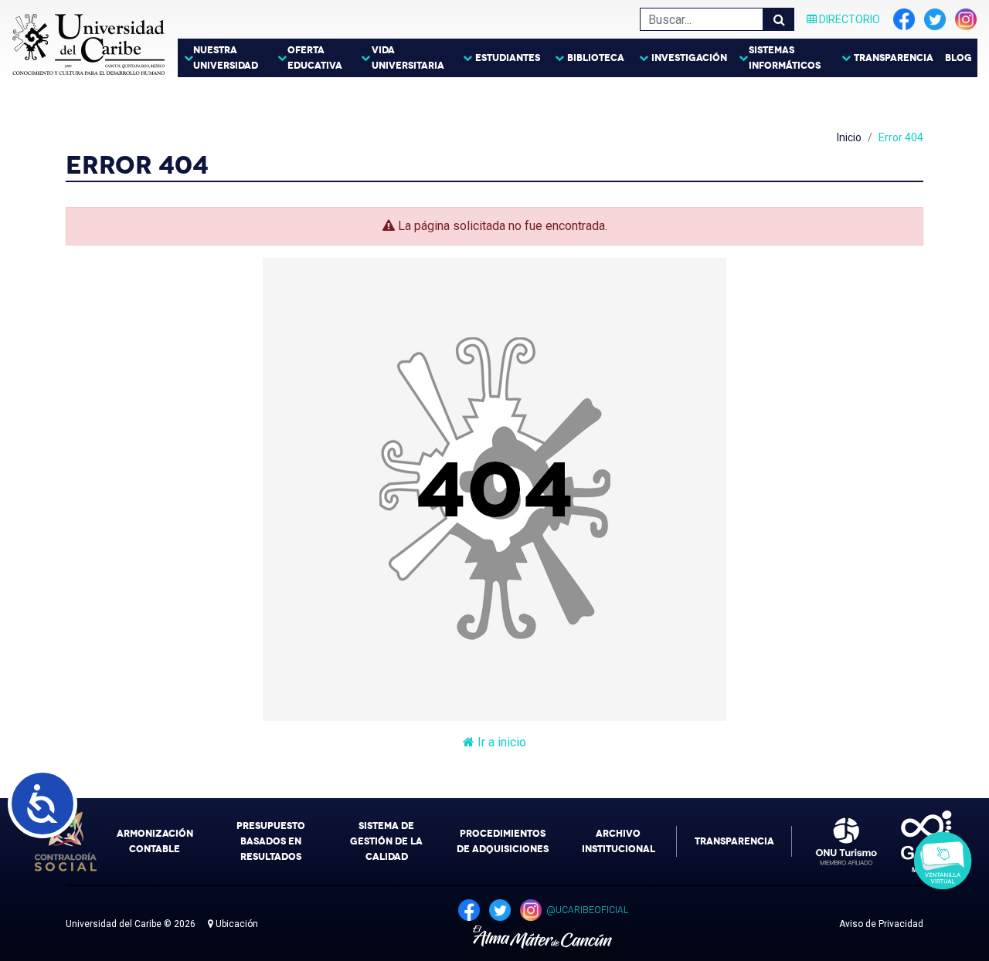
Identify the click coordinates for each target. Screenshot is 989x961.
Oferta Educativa (314, 58)
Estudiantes (507, 58)
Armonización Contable (155, 841)
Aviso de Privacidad (881, 924)
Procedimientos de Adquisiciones (503, 841)
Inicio (849, 137)
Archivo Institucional (618, 841)
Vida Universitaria (408, 58)
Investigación (689, 58)
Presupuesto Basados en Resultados (270, 841)
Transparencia (893, 58)
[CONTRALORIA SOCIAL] (66, 841)
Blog (958, 58)
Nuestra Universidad (225, 58)
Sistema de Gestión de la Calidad (386, 841)
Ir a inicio (500, 742)
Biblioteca (595, 58)
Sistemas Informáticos (785, 58)
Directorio (848, 19)
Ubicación (235, 924)
